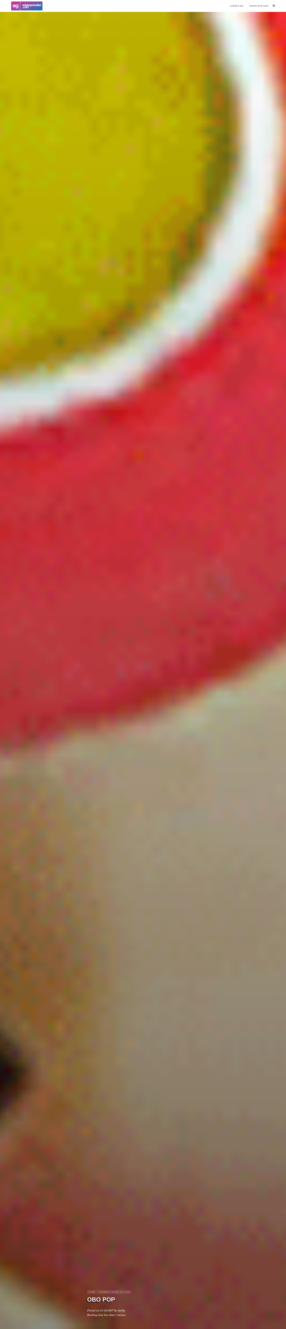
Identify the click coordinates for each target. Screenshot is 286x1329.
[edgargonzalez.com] (26, 5)
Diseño (91, 1292)
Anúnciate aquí (259, 6)
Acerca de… (237, 6)
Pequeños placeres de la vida (114, 1292)
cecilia (121, 1310)
